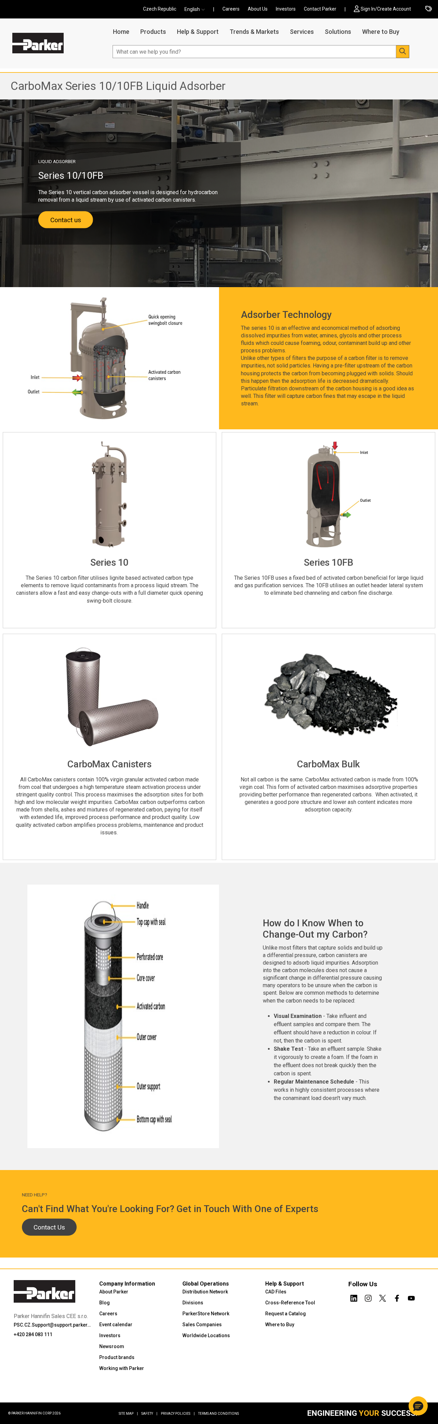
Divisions (192, 1302)
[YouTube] (411, 1296)
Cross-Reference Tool (290, 1302)
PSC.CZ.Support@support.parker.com (52, 1325)
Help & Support (198, 31)
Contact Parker (320, 9)
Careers (231, 9)
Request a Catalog (285, 1313)
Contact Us (49, 1227)
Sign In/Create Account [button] (386, 9)
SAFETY (149, 1413)
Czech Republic (159, 9)
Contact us (65, 220)
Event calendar (115, 1324)
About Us (258, 9)
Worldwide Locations (206, 1335)
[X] (382, 1296)
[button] (196, 9)
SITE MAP (128, 1413)
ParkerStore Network (205, 1313)
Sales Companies (202, 1324)
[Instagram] (368, 1296)
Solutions (338, 31)
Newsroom (111, 1346)
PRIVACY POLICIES (178, 1413)
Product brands (116, 1357)
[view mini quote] (428, 9)
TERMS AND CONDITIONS (218, 1413)
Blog (104, 1302)
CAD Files (275, 1291)
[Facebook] (396, 1296)
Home (121, 31)
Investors (286, 9)
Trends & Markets (254, 31)
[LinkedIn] (353, 1296)
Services (302, 31)
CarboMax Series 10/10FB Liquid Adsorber (118, 86)
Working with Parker (121, 1368)
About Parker (113, 1291)
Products (153, 31)
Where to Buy (380, 31)
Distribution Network (205, 1291)
